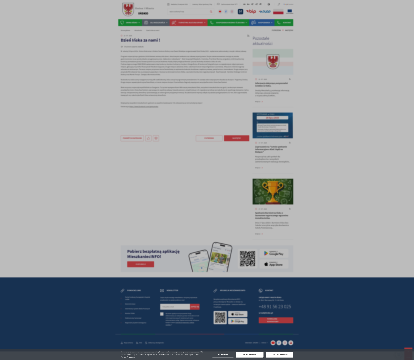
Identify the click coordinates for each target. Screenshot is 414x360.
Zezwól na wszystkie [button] (279, 354)
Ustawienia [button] (223, 354)
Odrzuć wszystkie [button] (249, 354)
